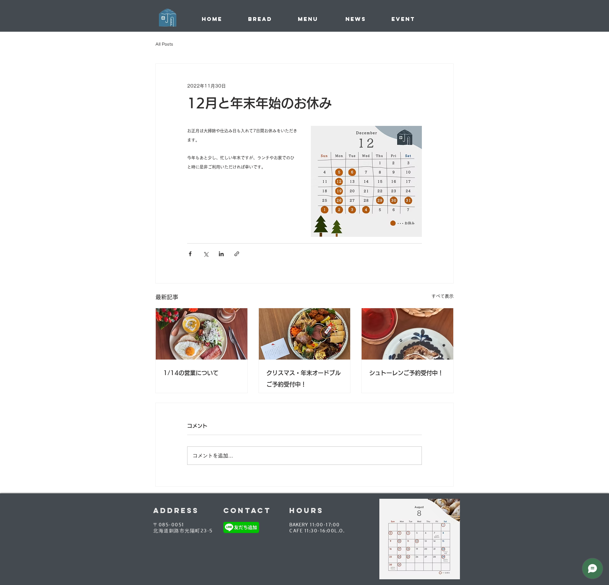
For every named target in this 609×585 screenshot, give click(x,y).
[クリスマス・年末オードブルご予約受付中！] (304, 334)
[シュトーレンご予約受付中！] (407, 334)
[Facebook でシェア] (190, 254)
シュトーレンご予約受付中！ (406, 373)
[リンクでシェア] (237, 254)
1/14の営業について (191, 373)
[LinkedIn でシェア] (221, 254)
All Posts (164, 44)
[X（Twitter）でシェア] (206, 254)
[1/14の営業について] (201, 334)
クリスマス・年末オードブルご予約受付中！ (303, 378)
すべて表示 (442, 296)
